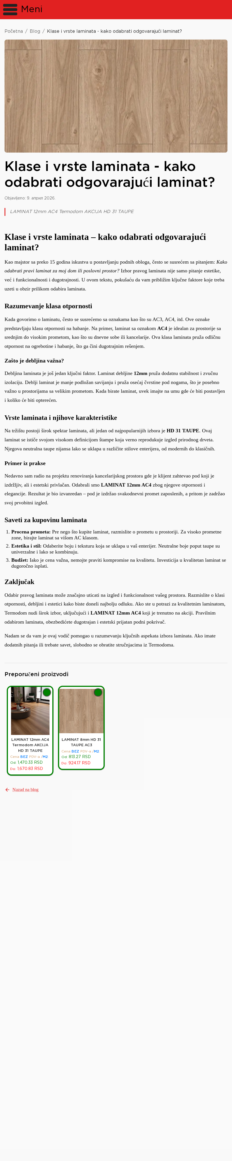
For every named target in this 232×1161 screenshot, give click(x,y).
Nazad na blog (25, 789)
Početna (14, 31)
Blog (35, 31)
